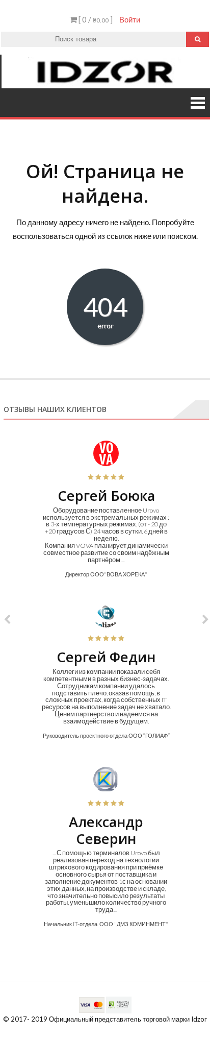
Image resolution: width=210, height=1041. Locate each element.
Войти (129, 19)
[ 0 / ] (95, 19)
